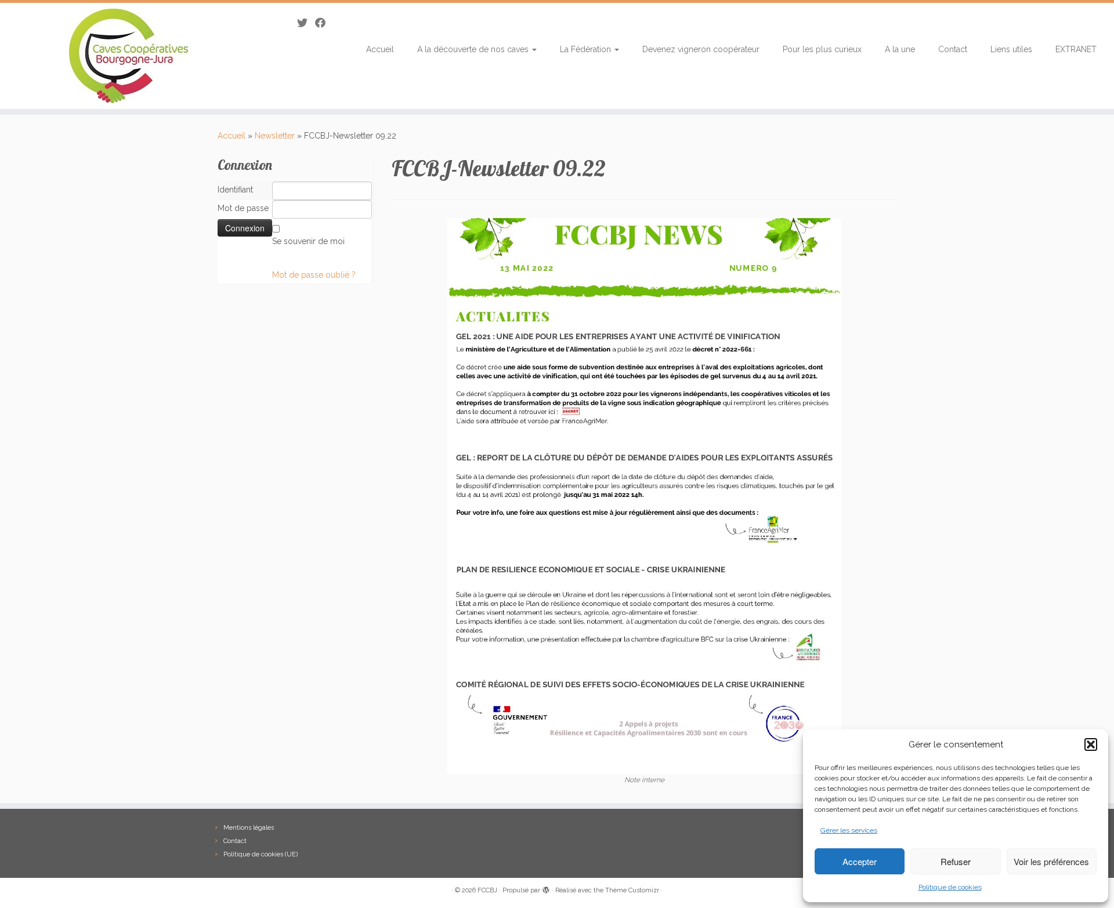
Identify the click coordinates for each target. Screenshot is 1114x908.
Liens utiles (1011, 49)
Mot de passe (243, 208)
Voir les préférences (1051, 861)
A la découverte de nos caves (474, 49)
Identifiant (235, 189)
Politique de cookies (950, 887)
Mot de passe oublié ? (314, 274)
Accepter (859, 861)
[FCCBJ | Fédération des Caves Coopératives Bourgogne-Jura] (128, 56)
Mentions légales (248, 827)
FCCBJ (487, 890)
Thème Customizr (632, 890)
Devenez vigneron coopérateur (700, 49)
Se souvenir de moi (308, 241)
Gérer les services (848, 830)
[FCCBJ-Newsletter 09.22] (644, 495)
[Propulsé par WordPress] (546, 888)
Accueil (380, 49)
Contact (952, 49)
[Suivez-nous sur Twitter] (306, 23)
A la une (900, 49)
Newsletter (275, 135)
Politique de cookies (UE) (260, 854)
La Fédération (586, 49)
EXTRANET (1076, 49)
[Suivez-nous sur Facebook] (324, 23)
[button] (1091, 744)
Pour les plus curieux (822, 49)
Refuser (956, 861)
